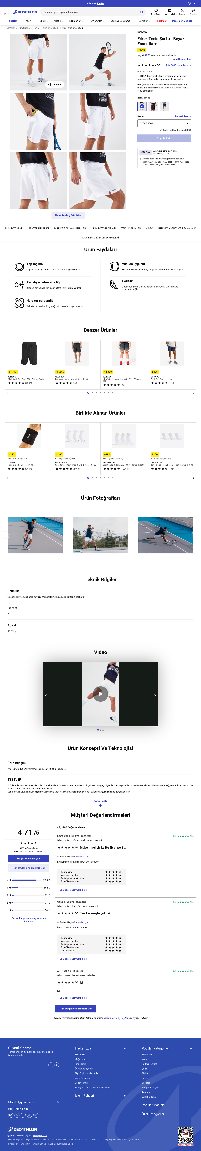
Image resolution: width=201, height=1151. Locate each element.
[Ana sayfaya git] (24, 12)
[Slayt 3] (100, 392)
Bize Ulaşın (80, 1064)
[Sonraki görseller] (196, 535)
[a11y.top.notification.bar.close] (194, 3)
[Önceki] (7, 392)
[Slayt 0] (88, 392)
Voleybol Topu (149, 1097)
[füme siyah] (153, 106)
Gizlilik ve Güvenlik (93, 1140)
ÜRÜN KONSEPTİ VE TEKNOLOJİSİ (177, 228)
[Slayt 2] (96, 392)
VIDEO (149, 228)
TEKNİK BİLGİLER (131, 228)
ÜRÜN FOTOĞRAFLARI (103, 228)
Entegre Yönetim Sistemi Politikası (92, 1087)
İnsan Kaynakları (83, 1078)
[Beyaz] (142, 106)
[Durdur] (189, 3)
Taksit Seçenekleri (181, 59)
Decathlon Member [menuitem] (182, 21)
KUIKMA (142, 31)
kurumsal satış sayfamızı (117, 1018)
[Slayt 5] (108, 392)
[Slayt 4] (104, 392)
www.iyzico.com (40, 1136)
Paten (145, 1078)
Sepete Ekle (164, 138)
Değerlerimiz (81, 1083)
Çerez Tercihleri (135, 1140)
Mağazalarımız (82, 1059)
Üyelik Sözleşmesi (84, 1068)
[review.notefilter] (50, 880)
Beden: (141, 116)
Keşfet (100, 3)
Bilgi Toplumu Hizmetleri (87, 1073)
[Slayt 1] (92, 392)
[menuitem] (14, 21)
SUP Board (147, 1054)
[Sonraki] (193, 392)
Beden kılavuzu (183, 116)
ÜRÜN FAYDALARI (13, 228)
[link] (28, 858)
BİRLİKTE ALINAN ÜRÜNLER (70, 228)
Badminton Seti (150, 1064)
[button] (100, 251)
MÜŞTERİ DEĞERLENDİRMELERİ (100, 237)
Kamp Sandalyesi (150, 1087)
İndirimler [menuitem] (161, 21)
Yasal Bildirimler (59, 1140)
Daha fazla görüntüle (68, 215)
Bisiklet (145, 1073)
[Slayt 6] (112, 392)
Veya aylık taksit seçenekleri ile (157, 55)
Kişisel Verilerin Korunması (37, 1140)
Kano (144, 1059)
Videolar (57, 84)
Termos (146, 1092)
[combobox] (164, 123)
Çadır (144, 1068)
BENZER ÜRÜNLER (38, 228)
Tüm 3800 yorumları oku (173, 65)
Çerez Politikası (76, 1140)
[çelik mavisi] (164, 106)
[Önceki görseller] (5, 535)
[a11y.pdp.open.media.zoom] (38, 62)
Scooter (146, 1083)
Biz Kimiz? (80, 1054)
